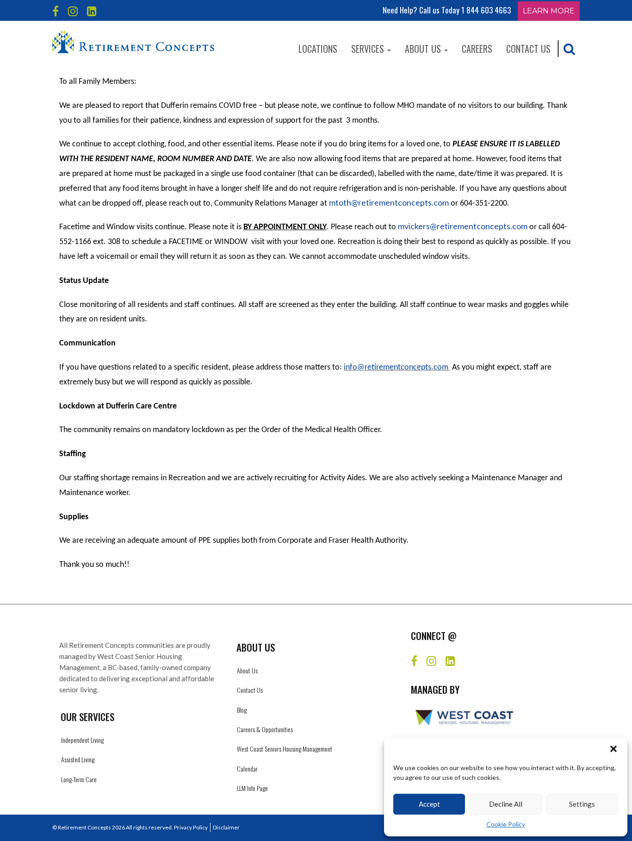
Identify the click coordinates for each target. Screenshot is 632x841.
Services (368, 49)
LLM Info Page (252, 788)
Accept (429, 804)
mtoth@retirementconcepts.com (389, 202)
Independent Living (82, 740)
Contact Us (528, 49)
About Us (424, 49)
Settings (582, 804)
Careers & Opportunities (265, 729)
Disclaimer (226, 827)
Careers (477, 49)
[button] (613, 748)
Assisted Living (77, 759)
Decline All (505, 804)
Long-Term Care (79, 779)
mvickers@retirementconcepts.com (462, 226)
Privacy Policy (191, 827)
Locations (317, 49)
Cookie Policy (505, 824)
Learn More (549, 10)
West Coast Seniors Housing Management (284, 748)
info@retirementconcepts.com (396, 367)
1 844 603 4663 (486, 10)
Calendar (247, 768)
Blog (242, 710)
